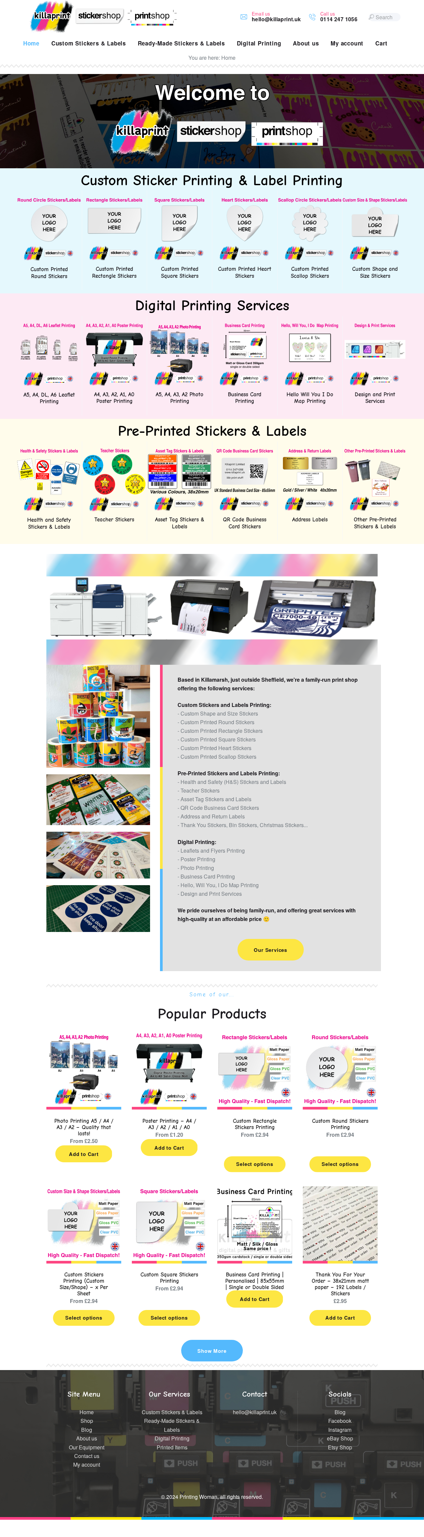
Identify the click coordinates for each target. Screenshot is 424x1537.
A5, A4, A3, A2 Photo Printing (179, 397)
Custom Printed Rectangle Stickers (114, 272)
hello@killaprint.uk (255, 1412)
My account (86, 1464)
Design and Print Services (375, 397)
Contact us (86, 1456)
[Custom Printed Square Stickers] (179, 201)
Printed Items (172, 1447)
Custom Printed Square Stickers (179, 272)
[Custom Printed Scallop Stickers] (310, 201)
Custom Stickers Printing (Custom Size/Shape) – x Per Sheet (84, 1284)
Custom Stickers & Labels (172, 1412)
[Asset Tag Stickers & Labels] (179, 452)
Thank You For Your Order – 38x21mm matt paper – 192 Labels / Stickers (340, 1284)
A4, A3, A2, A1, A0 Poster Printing (114, 397)
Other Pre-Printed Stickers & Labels (375, 522)
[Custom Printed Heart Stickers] (244, 201)
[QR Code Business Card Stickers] (244, 452)
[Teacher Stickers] (114, 452)
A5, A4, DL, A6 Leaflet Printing (49, 398)
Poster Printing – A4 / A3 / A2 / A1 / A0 (169, 1124)
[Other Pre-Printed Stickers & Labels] (375, 452)
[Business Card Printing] (244, 327)
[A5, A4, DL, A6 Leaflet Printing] (49, 327)
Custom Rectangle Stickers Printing (255, 1124)
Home (87, 1412)
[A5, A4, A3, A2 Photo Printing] (179, 327)
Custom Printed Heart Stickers (244, 272)
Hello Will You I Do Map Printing (310, 397)
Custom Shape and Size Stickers (375, 272)
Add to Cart (84, 1154)
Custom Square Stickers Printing (169, 1277)
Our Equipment (86, 1447)
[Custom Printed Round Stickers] (49, 201)
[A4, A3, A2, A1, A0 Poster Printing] (114, 327)
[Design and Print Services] (375, 327)
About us (86, 1438)
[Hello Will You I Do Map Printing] (310, 327)
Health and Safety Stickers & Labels (49, 523)
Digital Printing (172, 1438)
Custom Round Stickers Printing (340, 1124)
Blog (86, 1429)
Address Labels (310, 519)
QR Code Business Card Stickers (244, 522)
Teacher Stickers (114, 519)
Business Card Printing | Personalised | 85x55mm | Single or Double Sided (254, 1280)
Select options (254, 1164)
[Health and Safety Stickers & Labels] (49, 452)
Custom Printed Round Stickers (49, 272)
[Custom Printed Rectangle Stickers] (114, 201)
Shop (86, 1420)
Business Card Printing (244, 397)
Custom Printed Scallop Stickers (310, 272)
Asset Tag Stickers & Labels (179, 522)
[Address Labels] (310, 452)
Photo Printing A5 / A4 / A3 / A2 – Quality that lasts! (83, 1127)
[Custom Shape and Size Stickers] (375, 201)
